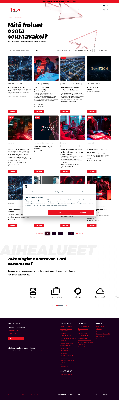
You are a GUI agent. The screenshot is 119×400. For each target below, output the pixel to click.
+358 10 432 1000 (13, 330)
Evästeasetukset (36, 395)
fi (106, 6)
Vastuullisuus (100, 339)
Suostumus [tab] (35, 192)
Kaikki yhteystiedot (16, 338)
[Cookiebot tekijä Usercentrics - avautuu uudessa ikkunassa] (87, 186)
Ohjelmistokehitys (65, 345)
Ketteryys (63, 340)
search (104, 10)
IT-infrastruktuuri (65, 335)
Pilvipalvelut (64, 348)
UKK (97, 331)
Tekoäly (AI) (63, 353)
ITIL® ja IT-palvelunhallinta (68, 338)
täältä (42, 350)
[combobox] (24, 50)
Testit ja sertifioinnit (66, 374)
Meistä (79, 10)
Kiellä (59, 212)
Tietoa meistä (100, 326)
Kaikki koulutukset (66, 326)
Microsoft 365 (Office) (66, 343)
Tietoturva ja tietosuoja (67, 355)
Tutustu (74, 1)
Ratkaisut (60, 10)
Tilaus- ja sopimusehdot (103, 334)
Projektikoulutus (65, 350)
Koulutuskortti (82, 333)
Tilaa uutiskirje (100, 336)
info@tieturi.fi (12, 333)
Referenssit (81, 346)
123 (70, 234)
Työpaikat (99, 329)
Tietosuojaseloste (13, 395)
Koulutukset (40, 10)
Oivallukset (70, 10)
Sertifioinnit (50, 10)
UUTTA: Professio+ (89, 10)
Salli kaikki (83, 212)
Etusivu (10, 17)
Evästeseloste (25, 395)
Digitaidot (63, 333)
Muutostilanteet (83, 335)
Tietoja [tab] (84, 192)
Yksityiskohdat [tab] (59, 192)
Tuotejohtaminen (65, 358)
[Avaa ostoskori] (107, 10)
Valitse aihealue (63, 51)
